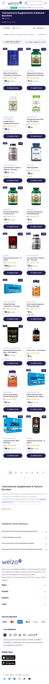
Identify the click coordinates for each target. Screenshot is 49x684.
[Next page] (24, 477)
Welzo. (12, 675)
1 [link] (10, 473)
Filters (8, 28)
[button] (4, 3)
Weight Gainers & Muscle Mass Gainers (19, 34)
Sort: (38, 28)
